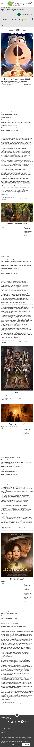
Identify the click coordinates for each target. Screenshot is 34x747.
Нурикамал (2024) (17, 579)
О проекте (3, 732)
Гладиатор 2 (17, 392)
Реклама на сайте (5, 717)
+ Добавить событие (27, 14)
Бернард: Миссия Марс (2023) (17, 79)
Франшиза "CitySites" (6, 718)
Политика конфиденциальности (8, 741)
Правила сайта (19, 741)
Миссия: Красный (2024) (17, 223)
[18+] (17, 3)
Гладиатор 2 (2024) (17, 424)
